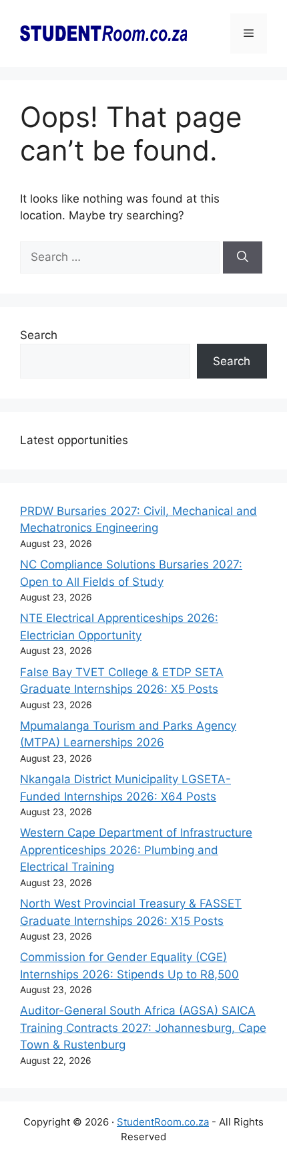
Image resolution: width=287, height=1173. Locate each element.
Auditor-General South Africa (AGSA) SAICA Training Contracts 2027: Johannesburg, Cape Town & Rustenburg (143, 1027)
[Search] (242, 257)
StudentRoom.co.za (163, 1121)
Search (38, 335)
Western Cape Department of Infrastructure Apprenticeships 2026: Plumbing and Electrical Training (136, 849)
